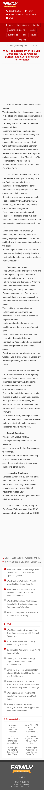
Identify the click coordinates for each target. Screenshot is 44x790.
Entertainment (23, 25)
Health (32, 30)
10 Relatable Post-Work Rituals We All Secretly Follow (23, 651)
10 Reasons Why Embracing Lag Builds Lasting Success (21, 643)
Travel (33, 35)
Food (24, 35)
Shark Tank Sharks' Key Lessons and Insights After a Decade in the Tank (23, 558)
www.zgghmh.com (22, 784)
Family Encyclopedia (18, 46)
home (10, 25)
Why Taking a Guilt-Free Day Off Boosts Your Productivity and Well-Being (22, 696)
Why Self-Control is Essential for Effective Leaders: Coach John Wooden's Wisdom (21, 592)
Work (35, 46)
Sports (36, 25)
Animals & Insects (17, 30)
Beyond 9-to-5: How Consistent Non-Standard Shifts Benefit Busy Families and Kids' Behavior (23, 673)
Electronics (13, 35)
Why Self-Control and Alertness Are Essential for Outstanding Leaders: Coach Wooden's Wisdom (22, 604)
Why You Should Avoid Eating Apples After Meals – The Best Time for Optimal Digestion (23, 572)
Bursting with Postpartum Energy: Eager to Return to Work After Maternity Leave (21, 661)
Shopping (22, 40)
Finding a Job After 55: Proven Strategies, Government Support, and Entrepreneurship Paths (23, 707)
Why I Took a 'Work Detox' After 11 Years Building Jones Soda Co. (21, 582)
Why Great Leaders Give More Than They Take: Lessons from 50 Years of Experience (23, 633)
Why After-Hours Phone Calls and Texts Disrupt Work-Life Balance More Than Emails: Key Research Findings (23, 684)
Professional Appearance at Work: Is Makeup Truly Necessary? (22, 614)
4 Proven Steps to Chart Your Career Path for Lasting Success (23, 562)
